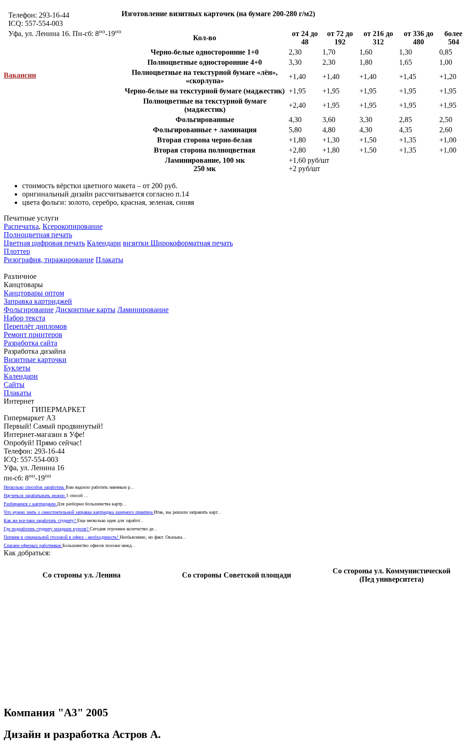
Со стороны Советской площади (236, 575)
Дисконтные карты (85, 310)
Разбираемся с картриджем (30, 503)
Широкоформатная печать (192, 243)
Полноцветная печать (38, 235)
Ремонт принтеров (33, 334)
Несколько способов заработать (35, 487)
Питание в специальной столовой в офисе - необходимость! (62, 537)
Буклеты (17, 368)
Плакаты (109, 260)
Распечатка (21, 226)
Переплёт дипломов (35, 326)
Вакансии (20, 75)
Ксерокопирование (72, 226)
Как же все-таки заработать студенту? (40, 520)
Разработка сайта (30, 343)
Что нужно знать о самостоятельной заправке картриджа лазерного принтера (79, 512)
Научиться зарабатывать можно (35, 495)
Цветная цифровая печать (44, 243)
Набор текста (24, 318)
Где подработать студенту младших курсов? (47, 528)
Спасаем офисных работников (33, 545)
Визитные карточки (35, 359)
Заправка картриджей (38, 301)
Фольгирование (29, 310)
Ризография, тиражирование (49, 260)
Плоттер (17, 251)
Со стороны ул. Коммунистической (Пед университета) (391, 575)
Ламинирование (143, 310)
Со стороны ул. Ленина (81, 575)
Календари (104, 243)
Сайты (14, 384)
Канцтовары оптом (34, 293)
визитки (137, 243)
